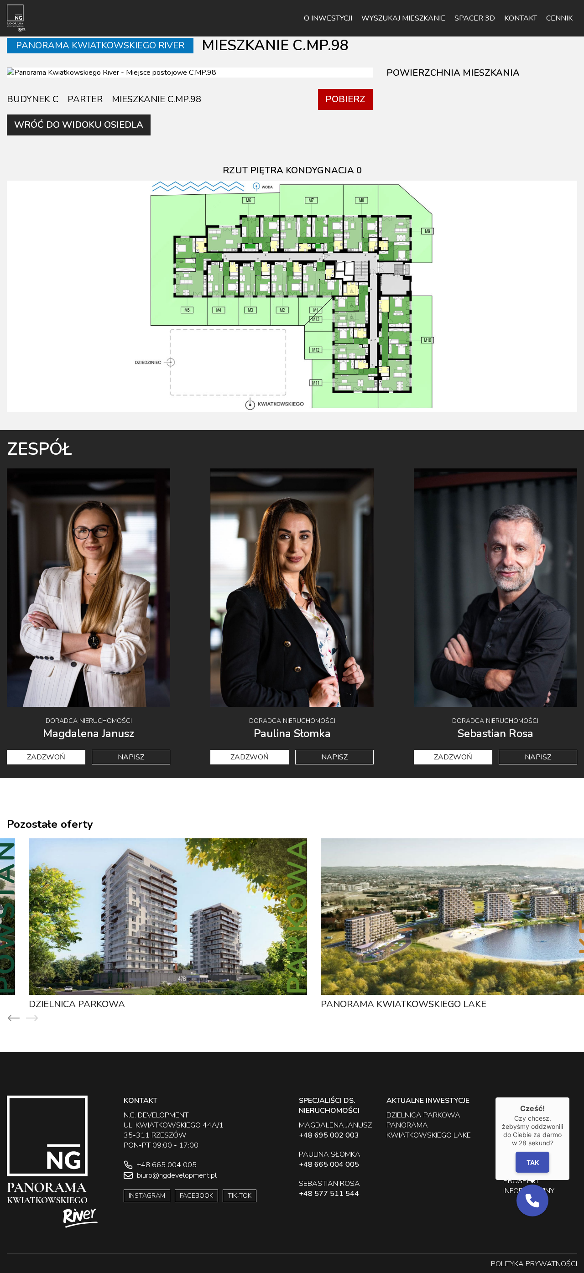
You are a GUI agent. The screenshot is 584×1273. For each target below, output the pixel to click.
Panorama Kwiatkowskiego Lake (381, 1004)
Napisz (131, 757)
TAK (532, 1162)
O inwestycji (328, 18)
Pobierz (345, 99)
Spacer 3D (474, 18)
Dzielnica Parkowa (55, 1004)
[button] (532, 1200)
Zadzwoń (46, 757)
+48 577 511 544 (329, 1194)
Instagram (147, 1195)
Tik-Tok (239, 1195)
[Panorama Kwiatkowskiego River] (16, 18)
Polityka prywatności (534, 1264)
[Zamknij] (569, 1097)
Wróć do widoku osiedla (78, 125)
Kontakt (520, 18)
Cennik (559, 18)
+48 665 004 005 (329, 1164)
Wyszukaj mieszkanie (403, 18)
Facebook (196, 1195)
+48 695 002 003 (329, 1135)
